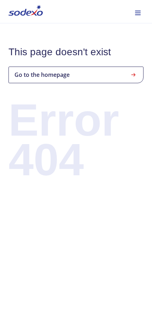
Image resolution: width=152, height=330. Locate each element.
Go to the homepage (42, 75)
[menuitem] (25, 11)
